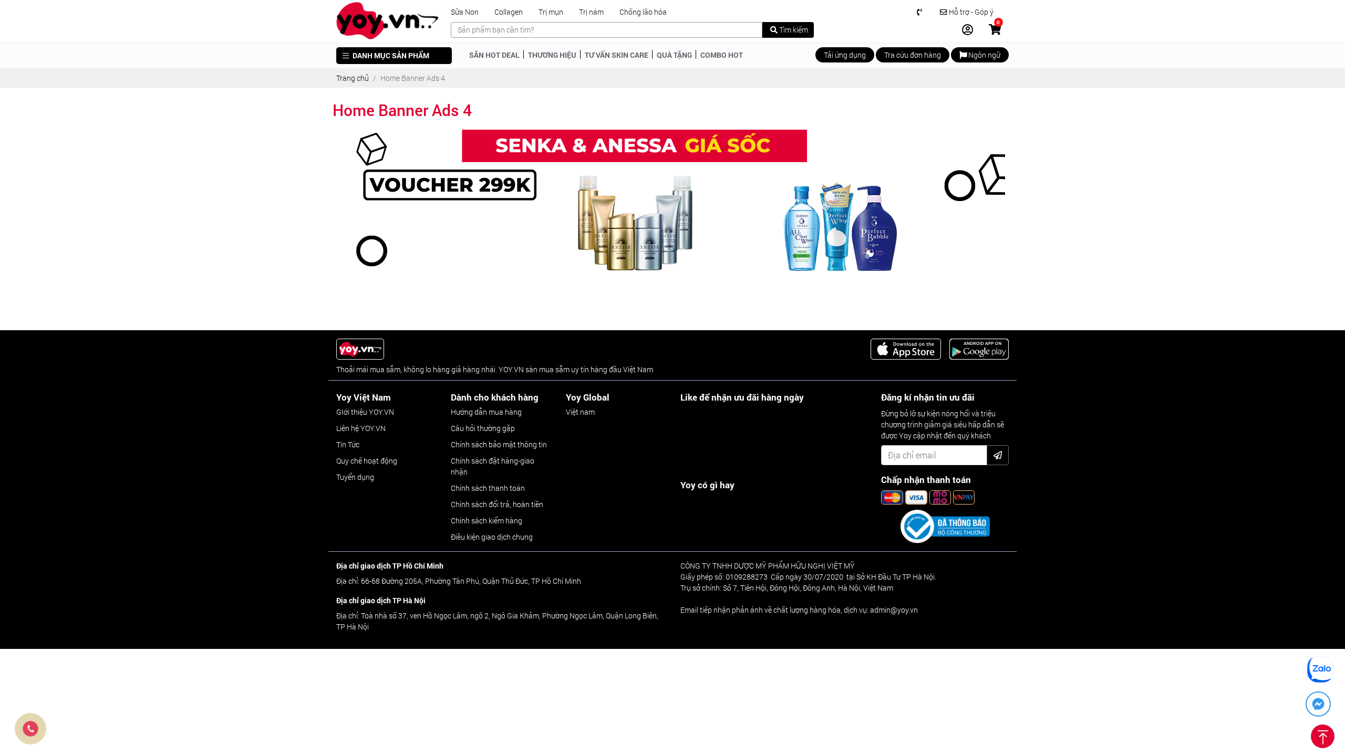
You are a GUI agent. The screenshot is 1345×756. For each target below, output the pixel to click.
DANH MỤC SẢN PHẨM (390, 55)
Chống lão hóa (643, 12)
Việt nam (580, 412)
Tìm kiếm (793, 30)
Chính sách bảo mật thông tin (499, 444)
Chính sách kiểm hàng (486, 521)
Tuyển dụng (355, 477)
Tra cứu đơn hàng (912, 55)
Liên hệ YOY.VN (361, 428)
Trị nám (591, 12)
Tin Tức (347, 444)
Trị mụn (551, 12)
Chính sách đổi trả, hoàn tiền (497, 504)
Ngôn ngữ (983, 55)
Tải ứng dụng (845, 55)
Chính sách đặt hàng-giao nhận (492, 466)
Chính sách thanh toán (488, 488)
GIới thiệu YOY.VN (365, 412)
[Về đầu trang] (1322, 733)
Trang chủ (352, 78)
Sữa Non (465, 12)
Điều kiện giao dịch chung (492, 537)
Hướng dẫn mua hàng (486, 412)
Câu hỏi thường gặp (483, 428)
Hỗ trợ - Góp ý (970, 12)
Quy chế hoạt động (366, 461)
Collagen (508, 12)
